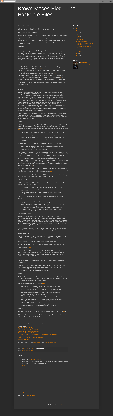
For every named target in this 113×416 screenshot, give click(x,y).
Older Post (65, 392)
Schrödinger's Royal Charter (83, 41)
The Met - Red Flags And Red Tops (27, 332)
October (78, 32)
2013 (76, 30)
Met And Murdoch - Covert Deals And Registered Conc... (85, 44)
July (77, 53)
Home (43, 392)
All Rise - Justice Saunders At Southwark (28, 331)
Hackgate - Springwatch (24, 339)
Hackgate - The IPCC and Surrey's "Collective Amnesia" (32, 336)
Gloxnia (27, 350)
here (22, 51)
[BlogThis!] (38, 348)
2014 (76, 28)
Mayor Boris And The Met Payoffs (26, 328)
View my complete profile (85, 64)
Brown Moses (83, 62)
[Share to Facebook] (41, 348)
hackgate (31, 350)
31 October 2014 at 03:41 (35, 359)
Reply (23, 365)
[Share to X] (40, 348)
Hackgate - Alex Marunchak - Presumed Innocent (30, 337)
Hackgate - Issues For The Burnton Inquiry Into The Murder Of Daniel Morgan (37, 334)
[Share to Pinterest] (43, 348)
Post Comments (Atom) (29, 395)
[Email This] (36, 348)
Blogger (63, 404)
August (78, 36)
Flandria (23, 350)
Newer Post (21, 392)
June (77, 55)
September (79, 34)
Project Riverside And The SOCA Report (28, 329)
